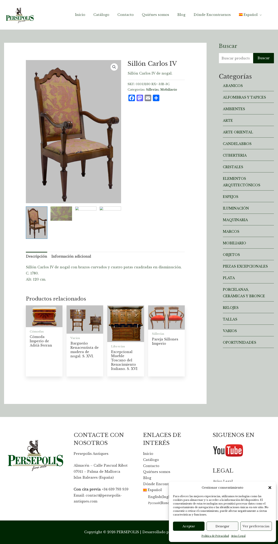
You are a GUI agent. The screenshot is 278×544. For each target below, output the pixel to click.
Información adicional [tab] (71, 256)
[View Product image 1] (36, 222)
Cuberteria (235, 155)
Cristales (233, 167)
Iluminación (236, 208)
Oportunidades (239, 342)
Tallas (230, 319)
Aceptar (189, 526)
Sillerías (152, 89)
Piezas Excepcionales (245, 266)
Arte (228, 120)
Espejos (230, 197)
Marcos (231, 231)
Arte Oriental (238, 132)
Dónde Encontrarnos (161, 484)
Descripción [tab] (36, 256)
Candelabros (237, 144)
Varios (230, 331)
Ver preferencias (256, 526)
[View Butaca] (61, 213)
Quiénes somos (156, 472)
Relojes (231, 308)
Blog (147, 478)
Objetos (231, 255)
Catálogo (151, 460)
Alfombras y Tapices (244, 97)
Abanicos (233, 86)
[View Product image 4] (110, 222)
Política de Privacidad (215, 535)
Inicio (148, 454)
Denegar (222, 526)
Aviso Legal (238, 535)
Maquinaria (235, 220)
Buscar (263, 58)
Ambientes (234, 109)
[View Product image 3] (86, 222)
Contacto (151, 466)
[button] (270, 488)
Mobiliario (168, 89)
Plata (229, 278)
